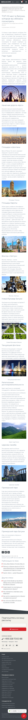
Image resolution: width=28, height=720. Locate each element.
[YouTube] (17, 645)
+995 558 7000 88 (13, 638)
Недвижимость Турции (7, 686)
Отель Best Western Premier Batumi (13, 564)
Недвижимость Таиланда (8, 688)
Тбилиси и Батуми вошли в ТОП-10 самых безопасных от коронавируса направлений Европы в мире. (14, 568)
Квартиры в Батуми (6, 693)
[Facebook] (6, 645)
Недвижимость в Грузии (7, 697)
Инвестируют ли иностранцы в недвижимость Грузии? (12, 588)
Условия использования (7, 669)
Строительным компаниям (8, 703)
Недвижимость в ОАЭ (7, 684)
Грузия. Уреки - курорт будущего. (13, 573)
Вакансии (4, 665)
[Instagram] (3, 645)
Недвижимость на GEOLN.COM (10, 7)
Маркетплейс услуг (6, 662)
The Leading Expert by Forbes (9, 660)
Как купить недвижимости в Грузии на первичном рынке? (14, 597)
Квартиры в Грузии (6, 695)
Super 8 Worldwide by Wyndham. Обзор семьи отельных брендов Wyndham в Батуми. (13, 582)
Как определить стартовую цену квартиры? (13, 592)
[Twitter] (10, 645)
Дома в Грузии (5, 677)
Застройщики (5, 671)
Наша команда (5, 667)
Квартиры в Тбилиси (7, 692)
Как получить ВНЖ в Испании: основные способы (12, 601)
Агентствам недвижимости (8, 707)
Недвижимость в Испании (8, 682)
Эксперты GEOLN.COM (7, 658)
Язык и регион (6, 648)
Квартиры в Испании (7, 681)
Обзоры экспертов (6, 664)
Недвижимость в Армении (8, 690)
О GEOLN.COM (5, 656)
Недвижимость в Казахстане (9, 679)
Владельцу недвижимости (8, 705)
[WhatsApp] (13, 645)
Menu (26, 2)
